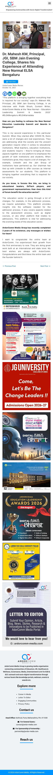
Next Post (45, 266)
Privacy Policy (24, 704)
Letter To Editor (24, 697)
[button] (49, 3)
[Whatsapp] (14, 94)
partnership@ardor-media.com (26, 731)
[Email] (24, 94)
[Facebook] (5, 94)
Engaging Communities (27, 701)
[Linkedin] (10, 94)
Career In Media (24, 694)
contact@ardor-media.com (26, 725)
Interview (12, 82)
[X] (19, 94)
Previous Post (9, 266)
